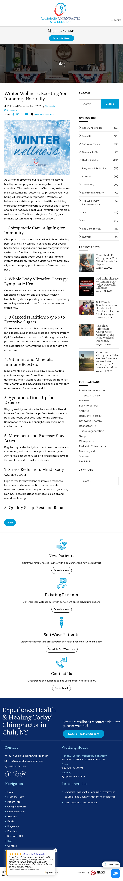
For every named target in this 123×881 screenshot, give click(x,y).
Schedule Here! (61, 38)
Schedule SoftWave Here (61, 649)
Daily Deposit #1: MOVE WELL (81, 802)
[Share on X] (17, 114)
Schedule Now (61, 570)
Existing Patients (61, 594)
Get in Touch (61, 688)
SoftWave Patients (61, 634)
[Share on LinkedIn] (22, 114)
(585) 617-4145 (63, 31)
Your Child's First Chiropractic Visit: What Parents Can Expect (107, 260)
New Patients (61, 555)
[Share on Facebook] (13, 114)
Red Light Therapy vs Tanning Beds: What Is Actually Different (107, 283)
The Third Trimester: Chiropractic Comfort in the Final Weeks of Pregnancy (105, 333)
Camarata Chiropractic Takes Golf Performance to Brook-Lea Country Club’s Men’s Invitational (107, 360)
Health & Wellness (44, 114)
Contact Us (61, 673)
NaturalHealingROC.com (83, 734)
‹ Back (10, 522)
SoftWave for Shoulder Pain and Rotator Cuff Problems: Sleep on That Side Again (107, 307)
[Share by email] (26, 114)
